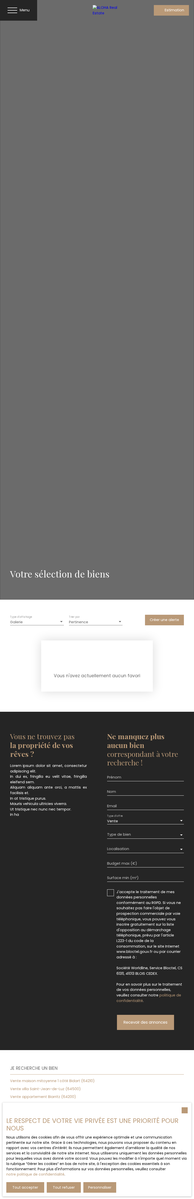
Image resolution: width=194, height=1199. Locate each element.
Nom (111, 791)
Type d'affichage (21, 617)
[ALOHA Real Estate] (110, 10)
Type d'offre (115, 816)
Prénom (114, 777)
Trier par (74, 617)
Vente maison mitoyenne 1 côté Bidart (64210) (52, 1080)
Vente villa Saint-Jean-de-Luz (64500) (45, 1088)
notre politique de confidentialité (35, 1174)
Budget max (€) (122, 863)
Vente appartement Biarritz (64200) (43, 1096)
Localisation (118, 849)
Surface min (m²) (123, 878)
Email (112, 806)
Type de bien (119, 834)
